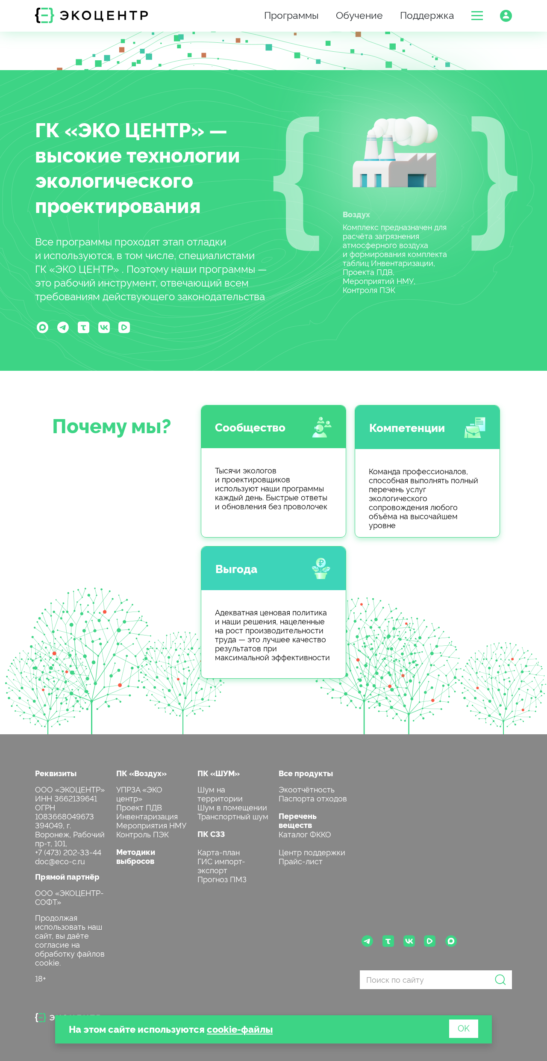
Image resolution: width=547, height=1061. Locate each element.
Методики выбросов (135, 856)
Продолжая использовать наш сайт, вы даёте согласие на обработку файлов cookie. (70, 939)
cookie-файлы (240, 1028)
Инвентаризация (147, 815)
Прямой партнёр (67, 876)
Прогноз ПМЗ (222, 878)
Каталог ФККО (305, 833)
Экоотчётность (307, 788)
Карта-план (218, 851)
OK (464, 1028)
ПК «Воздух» (141, 773)
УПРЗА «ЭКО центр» (139, 793)
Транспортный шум (232, 815)
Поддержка (427, 14)
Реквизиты (55, 773)
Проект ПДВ (139, 806)
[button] (477, 15)
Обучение (359, 14)
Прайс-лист (301, 860)
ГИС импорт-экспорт (221, 865)
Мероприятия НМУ (151, 824)
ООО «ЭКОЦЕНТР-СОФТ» (69, 897)
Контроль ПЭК (142, 833)
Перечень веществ (298, 820)
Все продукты (306, 773)
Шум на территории (220, 793)
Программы (291, 14)
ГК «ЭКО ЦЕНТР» (119, 128)
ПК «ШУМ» (218, 773)
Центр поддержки (312, 851)
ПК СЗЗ (211, 833)
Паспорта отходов (313, 797)
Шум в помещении (232, 806)
